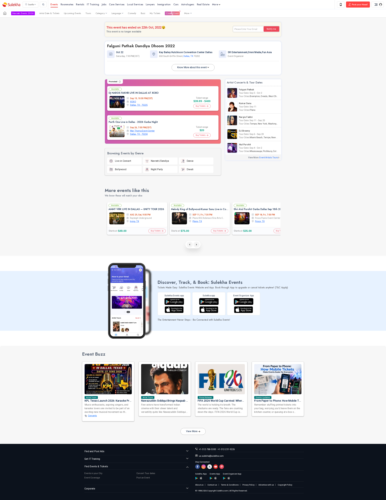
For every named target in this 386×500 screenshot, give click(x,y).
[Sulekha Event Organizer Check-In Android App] (243, 301)
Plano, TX (197, 221)
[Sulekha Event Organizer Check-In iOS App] (228, 478)
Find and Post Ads (94, 451)
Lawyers (150, 4)
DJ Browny (244, 131)
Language (116, 13)
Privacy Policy (248, 485)
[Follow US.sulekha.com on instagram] (203, 466)
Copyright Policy (285, 485)
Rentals (80, 4)
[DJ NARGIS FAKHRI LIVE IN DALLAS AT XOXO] (117, 102)
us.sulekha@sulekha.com (211, 456)
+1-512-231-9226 (226, 449)
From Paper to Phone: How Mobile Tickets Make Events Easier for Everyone (301, 400)
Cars (176, 4)
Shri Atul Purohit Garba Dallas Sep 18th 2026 (259, 209)
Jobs (104, 4)
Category (100, 13)
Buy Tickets (201, 106)
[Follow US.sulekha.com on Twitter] (209, 466)
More (215, 4)
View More (192, 431)
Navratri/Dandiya (160, 160)
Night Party (157, 169)
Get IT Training (92, 458)
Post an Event (143, 477)
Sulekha (11, 4)
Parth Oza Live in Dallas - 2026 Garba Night (133, 122)
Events (54, 4)
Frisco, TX (260, 221)
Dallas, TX (188, 56)
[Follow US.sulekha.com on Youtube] (215, 466)
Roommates (67, 4)
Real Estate (203, 4)
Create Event (172, 13)
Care (116, 4)
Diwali (190, 169)
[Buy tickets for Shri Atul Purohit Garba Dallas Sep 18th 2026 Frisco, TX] (242, 218)
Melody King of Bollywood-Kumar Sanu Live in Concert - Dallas (206, 209)
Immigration (164, 4)
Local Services (135, 4)
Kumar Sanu (245, 103)
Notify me (271, 29)
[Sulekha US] (5, 13)
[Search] (43, 4)
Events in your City (93, 473)
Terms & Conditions (230, 485)
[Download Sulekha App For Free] (341, 5)
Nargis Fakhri (246, 117)
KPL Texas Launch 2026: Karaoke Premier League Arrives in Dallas (126, 400)
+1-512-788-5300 (207, 449)
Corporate (89, 488)
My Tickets (155, 13)
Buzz (143, 13)
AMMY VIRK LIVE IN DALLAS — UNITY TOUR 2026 (136, 209)
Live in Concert (123, 160)
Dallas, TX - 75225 (139, 105)
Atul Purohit (245, 144)
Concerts (92, 416)
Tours (88, 13)
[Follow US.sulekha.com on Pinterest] (221, 466)
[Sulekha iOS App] (208, 309)
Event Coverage (92, 477)
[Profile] (377, 4)
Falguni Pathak (246, 89)
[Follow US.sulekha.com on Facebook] (197, 466)
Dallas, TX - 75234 (139, 134)
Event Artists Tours (268, 157)
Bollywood (120, 169)
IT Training (93, 4)
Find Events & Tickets (96, 466)
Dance (190, 160)
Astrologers (187, 4)
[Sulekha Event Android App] (174, 301)
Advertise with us (266, 485)
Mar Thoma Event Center (142, 131)
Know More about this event (192, 67)
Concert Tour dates (145, 473)
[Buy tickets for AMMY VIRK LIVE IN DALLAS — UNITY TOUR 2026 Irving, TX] (116, 218)
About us (199, 485)
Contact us (212, 485)
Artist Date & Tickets (49, 13)
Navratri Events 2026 (23, 13)
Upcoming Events (72, 13)
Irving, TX (134, 221)
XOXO (133, 101)
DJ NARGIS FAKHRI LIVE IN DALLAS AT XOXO (133, 93)
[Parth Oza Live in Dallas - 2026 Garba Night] (117, 131)
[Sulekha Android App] (209, 301)
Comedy (132, 13)
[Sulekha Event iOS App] (174, 309)
